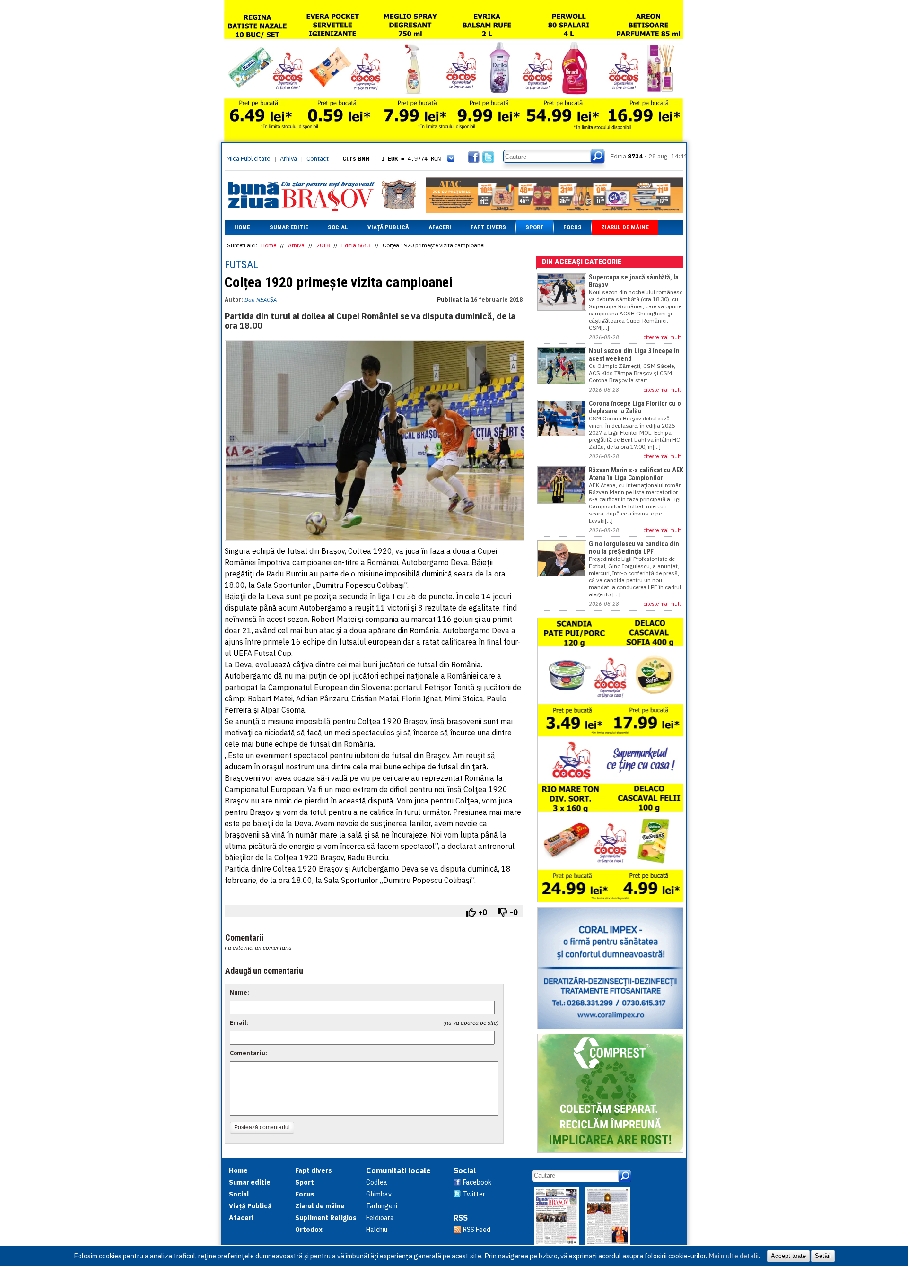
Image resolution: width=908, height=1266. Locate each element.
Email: (239, 1022)
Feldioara (380, 1218)
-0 (514, 912)
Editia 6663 (356, 245)
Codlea (376, 1182)
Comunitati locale (398, 1170)
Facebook (477, 1182)
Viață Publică (388, 227)
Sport (534, 227)
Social (338, 227)
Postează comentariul (262, 1127)
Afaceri (439, 227)
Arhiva (288, 159)
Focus (572, 227)
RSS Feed (476, 1229)
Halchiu (376, 1229)
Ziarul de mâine (625, 227)
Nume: (239, 992)
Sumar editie (289, 227)
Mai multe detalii (733, 1255)
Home (242, 227)
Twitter (474, 1194)
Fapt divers (488, 227)
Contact (317, 159)
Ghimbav (379, 1194)
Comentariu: (248, 1052)
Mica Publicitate (249, 159)
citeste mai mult (662, 337)
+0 (482, 912)
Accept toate (788, 1255)
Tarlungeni (381, 1206)
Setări (823, 1255)
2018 (323, 245)
